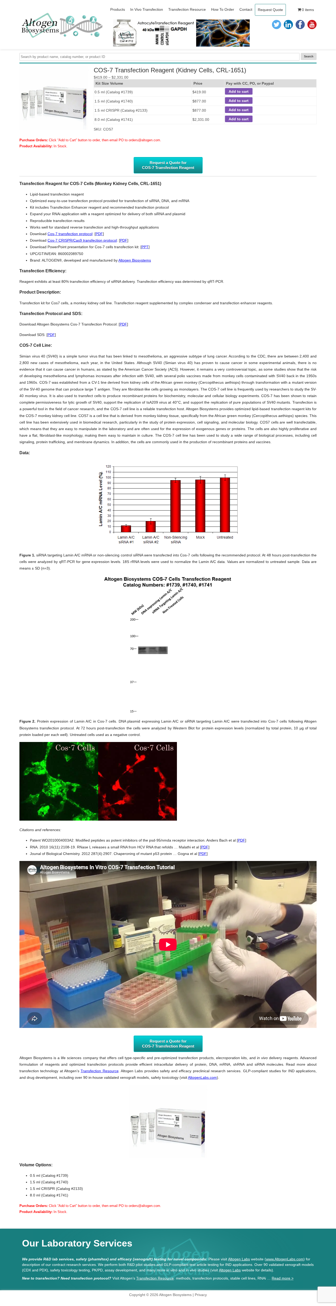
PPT (145, 247)
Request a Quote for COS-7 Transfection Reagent (168, 165)
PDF (99, 234)
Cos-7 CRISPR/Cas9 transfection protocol (82, 240)
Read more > (282, 1278)
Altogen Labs (239, 1259)
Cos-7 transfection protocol (70, 234)
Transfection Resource (99, 1071)
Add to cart (239, 91)
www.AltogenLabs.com (284, 1259)
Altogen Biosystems (134, 260)
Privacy (201, 1295)
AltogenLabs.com (202, 1077)
